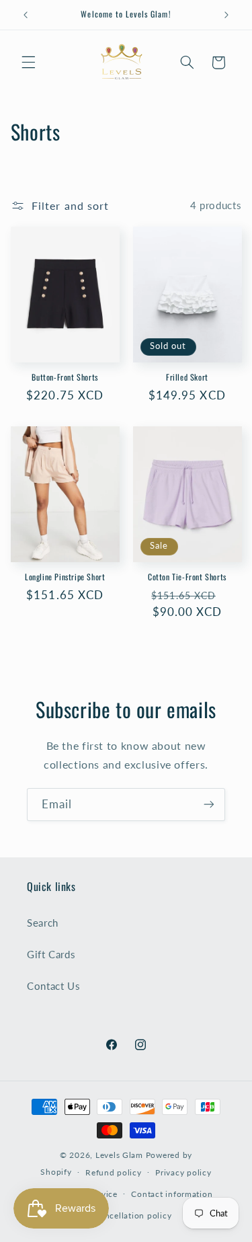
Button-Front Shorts (64, 377)
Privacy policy (183, 1172)
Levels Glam (119, 1155)
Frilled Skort (187, 377)
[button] (28, 62)
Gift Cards (51, 954)
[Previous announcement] (25, 15)
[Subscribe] (209, 804)
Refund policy (113, 1172)
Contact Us (53, 986)
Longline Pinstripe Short (65, 577)
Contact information (171, 1194)
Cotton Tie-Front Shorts (187, 577)
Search (42, 923)
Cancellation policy (132, 1215)
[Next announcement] (226, 15)
